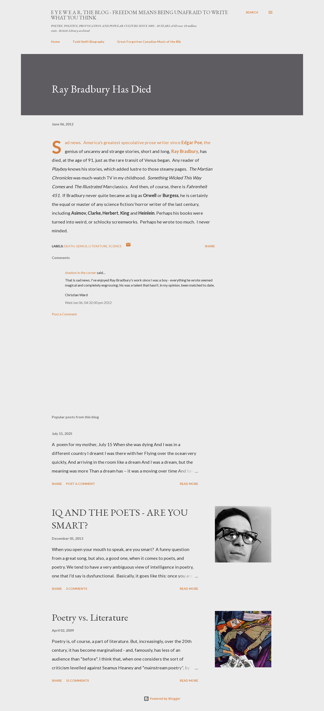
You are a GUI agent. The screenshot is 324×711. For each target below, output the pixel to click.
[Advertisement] (126, 360)
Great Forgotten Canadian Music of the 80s (149, 41)
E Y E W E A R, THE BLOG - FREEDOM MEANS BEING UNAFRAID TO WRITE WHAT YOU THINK (139, 15)
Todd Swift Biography (88, 41)
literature (98, 246)
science (115, 246)
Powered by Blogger (164, 698)
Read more (189, 484)
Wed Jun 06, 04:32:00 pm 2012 (88, 302)
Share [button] (210, 246)
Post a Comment (64, 314)
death (69, 246)
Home (55, 41)
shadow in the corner (80, 272)
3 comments (76, 588)
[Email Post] (128, 246)
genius (81, 246)
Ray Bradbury (184, 151)
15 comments (77, 680)
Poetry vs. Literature (90, 617)
